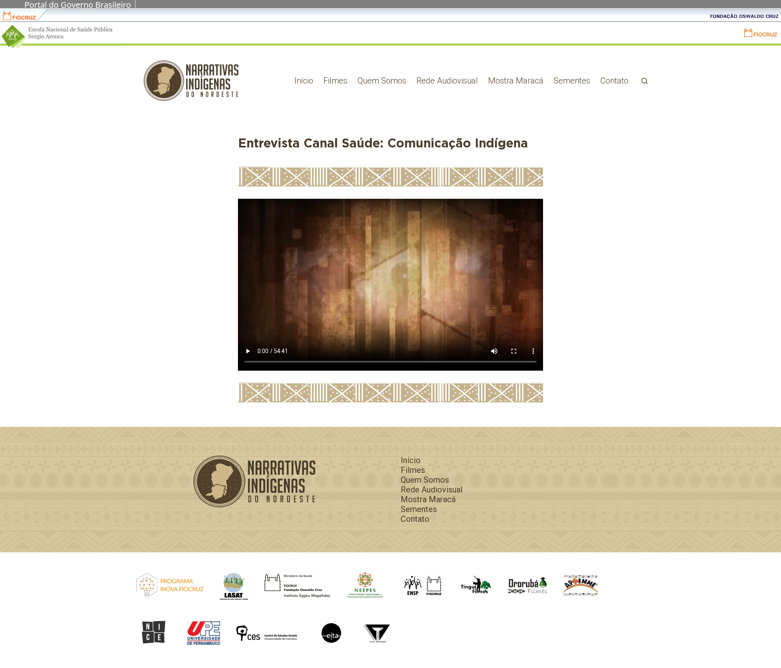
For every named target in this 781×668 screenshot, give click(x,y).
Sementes (572, 81)
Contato (614, 81)
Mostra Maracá (515, 81)
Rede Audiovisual (447, 81)
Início (304, 81)
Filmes (335, 81)
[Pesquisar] (644, 81)
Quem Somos (382, 81)
